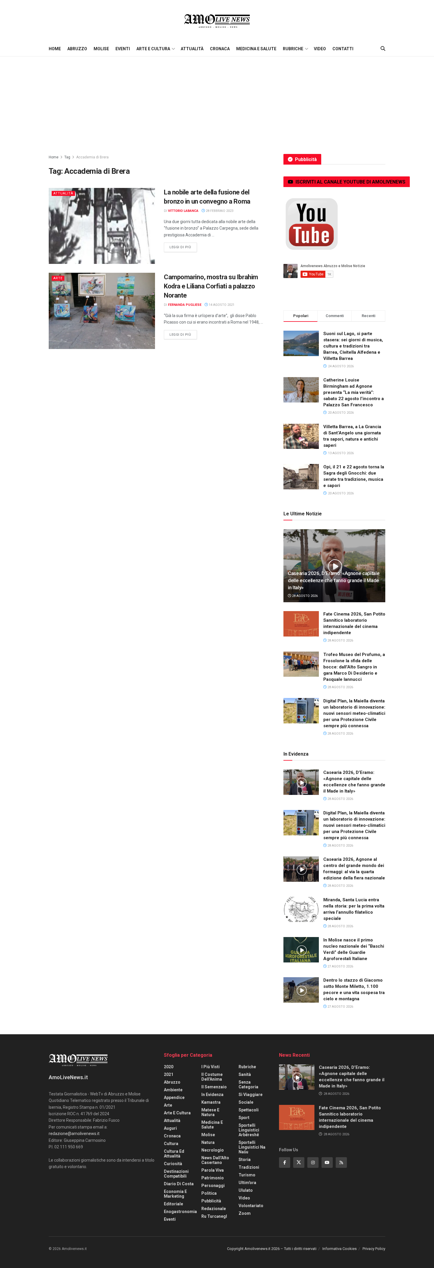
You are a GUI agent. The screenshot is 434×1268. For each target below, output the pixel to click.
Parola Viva (212, 1170)
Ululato (246, 1190)
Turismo (247, 1175)
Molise (101, 48)
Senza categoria (248, 1084)
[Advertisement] (217, 100)
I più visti (210, 1066)
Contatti (342, 48)
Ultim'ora (247, 1182)
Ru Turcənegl (214, 1216)
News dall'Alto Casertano (215, 1160)
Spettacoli (249, 1110)
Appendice (174, 1097)
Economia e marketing (175, 1194)
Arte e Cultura (153, 48)
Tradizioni (249, 1167)
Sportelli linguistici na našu (252, 1147)
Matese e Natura (210, 1112)
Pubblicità (211, 1201)
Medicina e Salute (256, 48)
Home (55, 48)
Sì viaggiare (250, 1094)
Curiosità (173, 1163)
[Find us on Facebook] (284, 1162)
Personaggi (213, 1185)
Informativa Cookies (339, 1248)
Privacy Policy (374, 1248)
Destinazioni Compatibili (176, 1173)
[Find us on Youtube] (327, 1162)
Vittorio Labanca (183, 211)
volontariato (251, 1205)
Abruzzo (77, 48)
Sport (244, 1117)
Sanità (245, 1074)
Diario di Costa (179, 1183)
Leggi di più (183, 247)
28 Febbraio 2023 (219, 211)
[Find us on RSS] (341, 1162)
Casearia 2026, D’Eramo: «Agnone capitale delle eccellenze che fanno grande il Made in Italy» (333, 580)
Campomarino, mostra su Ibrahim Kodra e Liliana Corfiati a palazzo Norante (211, 286)
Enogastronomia (180, 1211)
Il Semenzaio (214, 1086)
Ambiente (173, 1089)
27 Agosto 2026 (340, 966)
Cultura (171, 1143)
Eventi (122, 48)
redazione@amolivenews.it (74, 1133)
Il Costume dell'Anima (212, 1077)
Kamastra (211, 1102)
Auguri (170, 1128)
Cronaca (220, 48)
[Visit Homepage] (217, 21)
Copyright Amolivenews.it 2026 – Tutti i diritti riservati (271, 1248)
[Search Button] (383, 48)
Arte (58, 278)
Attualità (192, 48)
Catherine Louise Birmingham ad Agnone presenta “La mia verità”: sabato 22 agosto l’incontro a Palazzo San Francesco (353, 392)
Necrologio (212, 1150)
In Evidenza (212, 1094)
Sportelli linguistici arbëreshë (249, 1130)
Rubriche (293, 48)
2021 (168, 1074)
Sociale (246, 1102)
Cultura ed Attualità (174, 1153)
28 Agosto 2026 (304, 596)
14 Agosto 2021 (221, 305)
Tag (67, 157)
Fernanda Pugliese (184, 305)
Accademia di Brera (92, 157)
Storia (245, 1159)
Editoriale (173, 1204)
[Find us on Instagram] (313, 1162)
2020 (168, 1066)
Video (320, 48)
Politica (209, 1193)
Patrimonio (212, 1178)
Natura (208, 1142)
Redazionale (213, 1208)
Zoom (245, 1213)
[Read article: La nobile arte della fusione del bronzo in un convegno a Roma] (102, 226)
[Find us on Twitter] (298, 1162)
